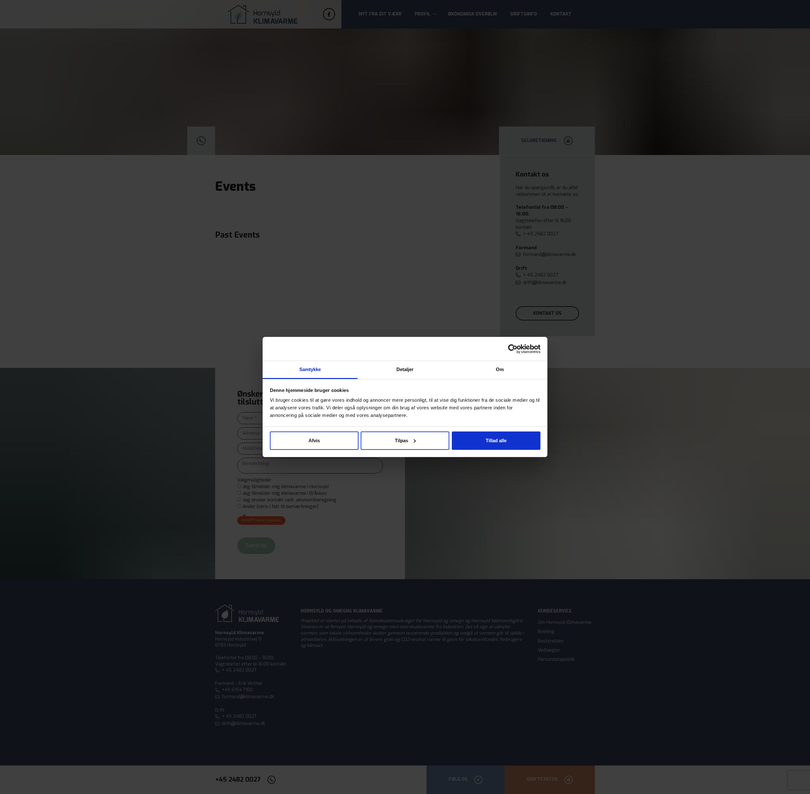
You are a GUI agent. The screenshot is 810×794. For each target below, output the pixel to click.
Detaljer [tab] (405, 369)
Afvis (314, 440)
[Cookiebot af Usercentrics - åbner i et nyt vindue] (512, 349)
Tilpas (401, 440)
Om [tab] (500, 369)
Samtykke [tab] (310, 369)
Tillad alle (496, 440)
